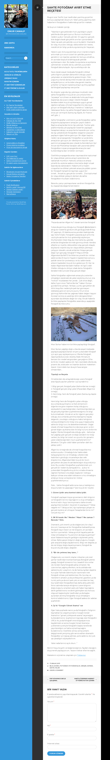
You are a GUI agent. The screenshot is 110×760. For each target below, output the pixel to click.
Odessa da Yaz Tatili (13, 121)
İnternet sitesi (53, 744)
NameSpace (11, 194)
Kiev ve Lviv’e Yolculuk (14, 118)
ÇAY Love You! (11, 156)
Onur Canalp (16, 31)
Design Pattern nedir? (14, 190)
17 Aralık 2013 (55, 663)
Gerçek (83, 666)
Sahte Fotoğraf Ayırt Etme (16, 161)
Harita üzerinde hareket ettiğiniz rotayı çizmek (84, 679)
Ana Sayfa (9, 43)
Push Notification (12, 185)
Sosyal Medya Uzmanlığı (15, 174)
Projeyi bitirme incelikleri (15, 145)
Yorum (50, 702)
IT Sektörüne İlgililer (14, 88)
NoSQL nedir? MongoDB (15, 187)
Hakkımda (9, 48)
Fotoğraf (64, 666)
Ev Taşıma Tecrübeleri (14, 105)
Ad (49, 726)
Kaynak (90, 666)
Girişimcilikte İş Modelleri (15, 143)
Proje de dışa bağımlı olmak (16, 147)
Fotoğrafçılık (74, 666)
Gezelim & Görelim (12, 75)
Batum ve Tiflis (12, 134)
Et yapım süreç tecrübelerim (17, 163)
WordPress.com (21, 204)
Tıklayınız (81, 655)
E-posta (51, 735)
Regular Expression (13, 192)
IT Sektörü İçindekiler (14, 85)
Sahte (52, 668)
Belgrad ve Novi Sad (14, 127)
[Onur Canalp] (16, 16)
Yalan (57, 668)
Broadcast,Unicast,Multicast (16, 172)
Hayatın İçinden (11, 82)
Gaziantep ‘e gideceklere (15, 130)
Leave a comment (56, 670)
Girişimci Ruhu (10, 78)
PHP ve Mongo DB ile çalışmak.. (58, 679)
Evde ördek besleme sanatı (16, 110)
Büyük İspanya (11, 125)
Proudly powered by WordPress (16, 202)
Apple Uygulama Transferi (16, 176)
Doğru (56, 666)
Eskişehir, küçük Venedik (15, 132)
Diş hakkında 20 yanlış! (14, 158)
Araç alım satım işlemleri (15, 107)
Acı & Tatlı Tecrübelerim (15, 72)
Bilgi (51, 666)
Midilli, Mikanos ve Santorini (16, 123)
